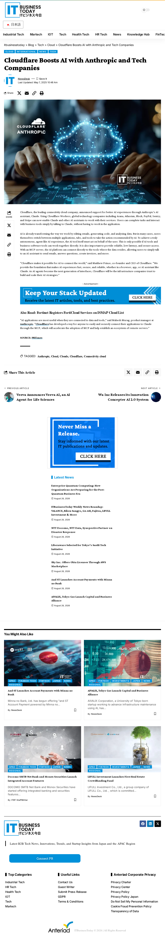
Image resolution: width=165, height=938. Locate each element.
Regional (15, 684)
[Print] (41, 93)
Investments (120, 681)
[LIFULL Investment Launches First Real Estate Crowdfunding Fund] (122, 749)
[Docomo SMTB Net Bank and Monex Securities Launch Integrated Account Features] (42, 749)
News (42, 51)
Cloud (9, 51)
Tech (53, 51)
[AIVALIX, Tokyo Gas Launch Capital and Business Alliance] (122, 663)
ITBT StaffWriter (19, 800)
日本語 (15, 24)
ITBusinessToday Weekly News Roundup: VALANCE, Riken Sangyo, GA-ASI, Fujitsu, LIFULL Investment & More (80, 510)
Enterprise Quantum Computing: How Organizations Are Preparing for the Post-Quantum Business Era (78, 489)
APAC (12, 681)
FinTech (44, 681)
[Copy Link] (34, 93)
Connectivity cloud (95, 356)
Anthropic (26, 323)
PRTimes (37, 337)
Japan (57, 681)
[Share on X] (19, 93)
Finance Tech (27, 681)
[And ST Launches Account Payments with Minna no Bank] (42, 663)
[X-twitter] (158, 823)
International (26, 51)
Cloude (64, 356)
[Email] (26, 93)
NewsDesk (24, 78)
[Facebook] (143, 823)
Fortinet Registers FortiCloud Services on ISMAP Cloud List (80, 312)
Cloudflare (42, 323)
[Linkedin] (150, 823)
